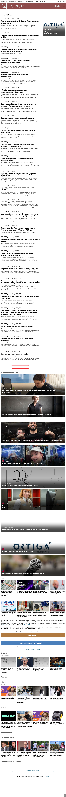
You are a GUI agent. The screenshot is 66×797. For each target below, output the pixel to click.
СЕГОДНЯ (46, 776)
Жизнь (3, 682)
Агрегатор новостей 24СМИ (33, 649)
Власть (4, 653)
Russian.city (4, 1)
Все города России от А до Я (33, 770)
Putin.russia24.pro (5, 655)
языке (48, 631)
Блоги (3, 707)
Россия (4, 677)
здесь (62, 631)
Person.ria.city (29, 1)
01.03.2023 (57, 6)
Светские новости (3, 646)
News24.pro (3, 709)
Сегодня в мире (7, 737)
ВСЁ (25, 776)
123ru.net (62, 1)
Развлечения (6, 732)
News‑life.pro (21, 1)
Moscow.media (12, 1)
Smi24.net (3, 578)
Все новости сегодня (9, 372)
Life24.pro (3, 684)
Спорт (36, 1)
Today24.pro (3, 740)
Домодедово (6, 19)
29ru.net (3, 600)
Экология (42, 1)
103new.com (26, 624)
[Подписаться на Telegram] (58, 1)
